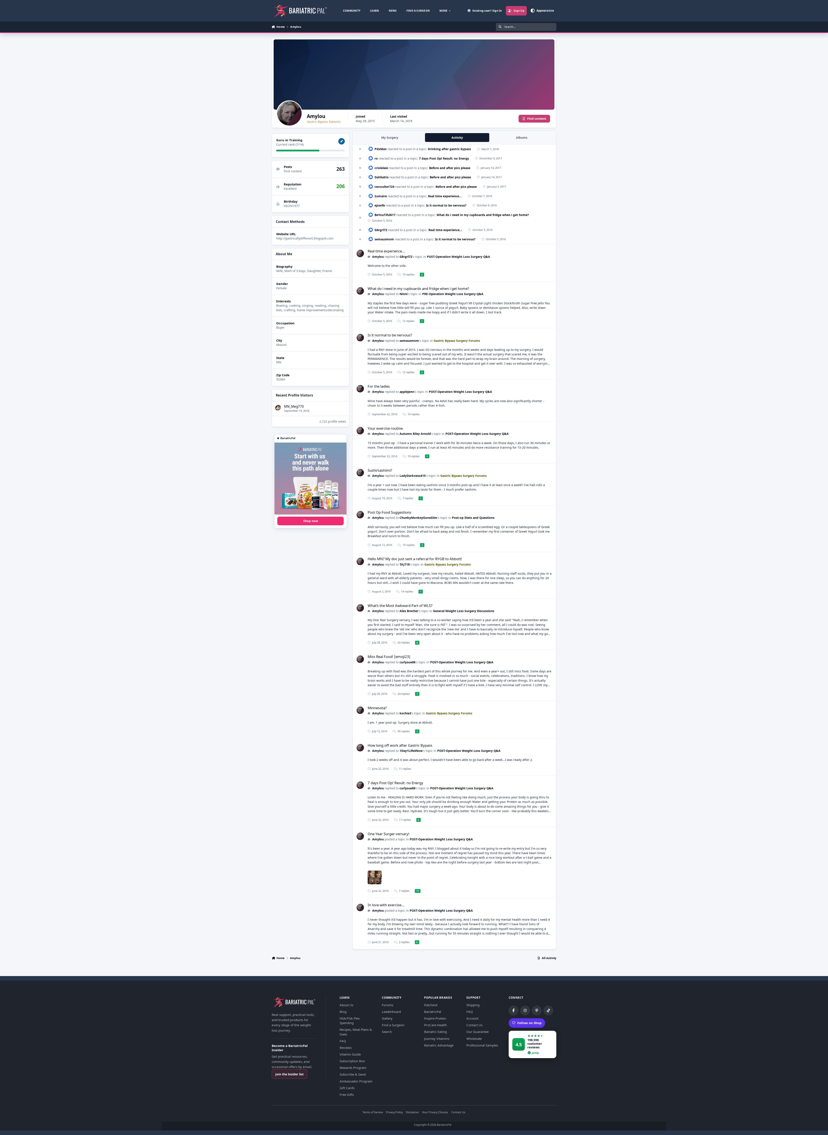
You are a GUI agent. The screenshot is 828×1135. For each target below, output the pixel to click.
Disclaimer (412, 1112)
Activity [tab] (457, 137)
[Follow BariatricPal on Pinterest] (536, 1010)
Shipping (473, 1005)
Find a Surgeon (393, 1025)
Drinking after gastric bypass (449, 149)
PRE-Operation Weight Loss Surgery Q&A (452, 294)
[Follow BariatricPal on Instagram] (525, 1010)
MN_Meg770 (294, 406)
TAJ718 (405, 564)
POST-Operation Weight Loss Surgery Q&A (458, 257)
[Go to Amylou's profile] (360, 253)
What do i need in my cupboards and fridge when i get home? (483, 215)
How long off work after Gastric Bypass (400, 745)
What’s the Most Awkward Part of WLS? (400, 605)
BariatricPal (432, 1011)
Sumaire (381, 196)
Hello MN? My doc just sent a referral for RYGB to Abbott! (415, 558)
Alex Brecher (409, 611)
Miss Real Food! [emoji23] (389, 656)
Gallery (387, 1018)
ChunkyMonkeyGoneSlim (418, 518)
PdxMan (381, 149)
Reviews (346, 1047)
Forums (387, 1005)
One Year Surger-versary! (388, 833)
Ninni (404, 294)
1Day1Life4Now (411, 751)
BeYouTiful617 (385, 215)
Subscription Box (352, 1061)
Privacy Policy (394, 1112)
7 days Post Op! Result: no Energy (444, 158)
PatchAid (430, 1005)
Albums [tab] (521, 137)
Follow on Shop (529, 1023)
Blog (343, 1011)
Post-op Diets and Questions (473, 518)
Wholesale (474, 1038)
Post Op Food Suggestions (389, 512)
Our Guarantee (477, 1031)
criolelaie (381, 168)
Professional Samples (482, 1045)
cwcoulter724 (384, 187)
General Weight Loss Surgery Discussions (463, 611)
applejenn (407, 392)
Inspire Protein (435, 1018)
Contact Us (474, 1025)
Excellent (290, 189)
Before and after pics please (449, 168)
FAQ (343, 1041)
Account (472, 1018)
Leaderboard (391, 1011)
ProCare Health (435, 1025)
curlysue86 (408, 662)
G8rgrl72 (381, 230)
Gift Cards (347, 1088)
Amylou (378, 257)
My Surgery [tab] (389, 137)
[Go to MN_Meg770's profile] (278, 407)
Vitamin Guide (350, 1054)
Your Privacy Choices (435, 1112)
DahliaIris (382, 177)
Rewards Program (353, 1067)
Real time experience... (445, 196)
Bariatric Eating (435, 1031)
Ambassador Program (356, 1081)
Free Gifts (347, 1094)
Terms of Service (372, 1112)
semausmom (384, 239)
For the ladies (379, 386)
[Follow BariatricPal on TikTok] (548, 1010)
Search (387, 1031)
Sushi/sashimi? (380, 470)
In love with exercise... (386, 904)
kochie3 (405, 713)
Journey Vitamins (436, 1038)
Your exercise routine (385, 428)
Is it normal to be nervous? (446, 205)
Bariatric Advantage (438, 1045)
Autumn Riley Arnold (415, 434)
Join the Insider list (289, 1074)
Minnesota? (377, 707)
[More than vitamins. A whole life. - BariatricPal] (310, 479)
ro (376, 158)
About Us (346, 1005)
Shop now (310, 521)
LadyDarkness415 (413, 476)
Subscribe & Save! (353, 1074)
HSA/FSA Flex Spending (350, 1020)
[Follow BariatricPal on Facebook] (513, 1010)
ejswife (380, 205)
